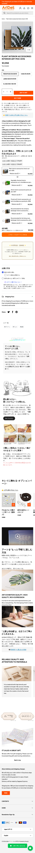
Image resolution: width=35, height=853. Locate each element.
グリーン (7, 327)
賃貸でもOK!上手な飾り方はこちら (16, 115)
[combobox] (17, 13)
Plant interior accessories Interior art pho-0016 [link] (19, 169)
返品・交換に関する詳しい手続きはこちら (17, 256)
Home (3, 18)
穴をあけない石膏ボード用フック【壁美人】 (8, 512)
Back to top (17, 760)
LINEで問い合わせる (19, 846)
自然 (21, 327)
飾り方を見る (9, 418)
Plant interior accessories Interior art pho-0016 (17, 18)
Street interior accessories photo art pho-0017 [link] (21, 190)
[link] (5, 171)
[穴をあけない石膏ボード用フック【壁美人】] (9, 500)
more (5, 793)
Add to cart (23, 92)
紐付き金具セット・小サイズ (24, 511)
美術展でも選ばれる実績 (18, 649)
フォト (15, 327)
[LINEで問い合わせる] (30, 848)
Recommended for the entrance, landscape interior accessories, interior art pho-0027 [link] (20, 210)
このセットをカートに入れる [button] (17, 234)
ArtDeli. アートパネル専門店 (12, 841)
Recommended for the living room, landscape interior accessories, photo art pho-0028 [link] (21, 219)
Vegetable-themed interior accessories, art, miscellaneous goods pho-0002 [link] (21, 181)
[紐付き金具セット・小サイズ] (24, 500)
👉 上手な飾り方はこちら (10, 490)
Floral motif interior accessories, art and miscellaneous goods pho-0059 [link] (21, 200)
